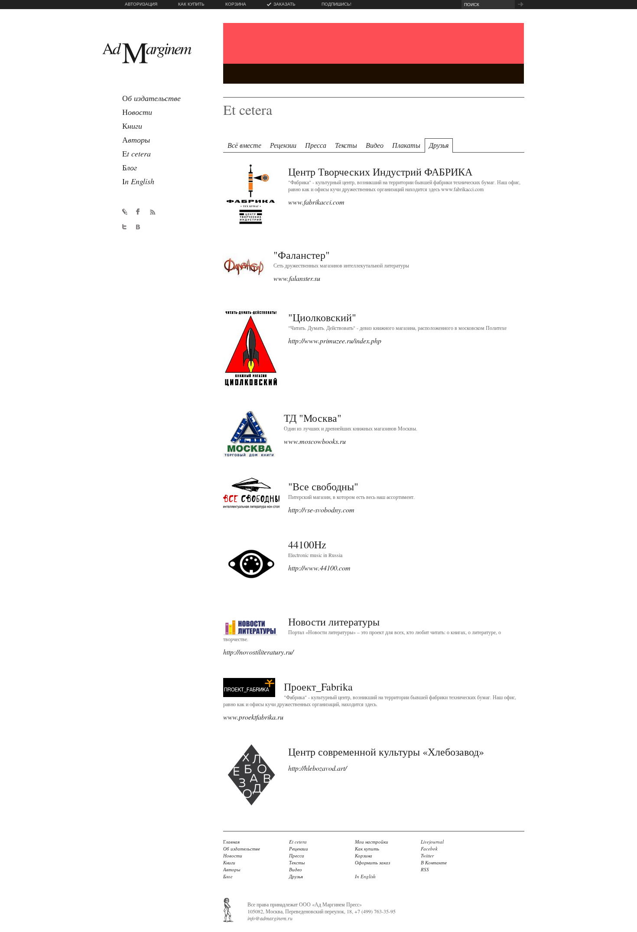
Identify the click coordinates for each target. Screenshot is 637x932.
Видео (375, 145)
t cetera (136, 153)
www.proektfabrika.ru (253, 716)
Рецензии (283, 145)
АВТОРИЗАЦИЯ (141, 4)
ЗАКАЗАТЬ (284, 4)
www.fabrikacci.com (316, 201)
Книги (229, 862)
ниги (132, 126)
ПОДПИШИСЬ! (336, 4)
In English (365, 876)
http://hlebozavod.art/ (317, 767)
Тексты (346, 145)
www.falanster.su (296, 278)
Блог (227, 876)
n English (138, 181)
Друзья (438, 145)
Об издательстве (241, 848)
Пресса (315, 145)
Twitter (427, 855)
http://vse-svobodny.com (321, 509)
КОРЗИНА (235, 4)
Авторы (231, 869)
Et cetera (298, 841)
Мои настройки (371, 841)
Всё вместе (244, 145)
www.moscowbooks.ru (315, 441)
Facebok (429, 848)
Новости (232, 855)
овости (137, 112)
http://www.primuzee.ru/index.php (334, 340)
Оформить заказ (372, 862)
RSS (425, 869)
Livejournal (432, 841)
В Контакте (434, 862)
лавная (231, 841)
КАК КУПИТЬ (191, 4)
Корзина (363, 855)
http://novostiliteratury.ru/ (258, 651)
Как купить (367, 848)
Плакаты (406, 145)
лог (129, 167)
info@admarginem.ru (269, 918)
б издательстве (151, 98)
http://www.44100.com (319, 567)
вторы (136, 139)
